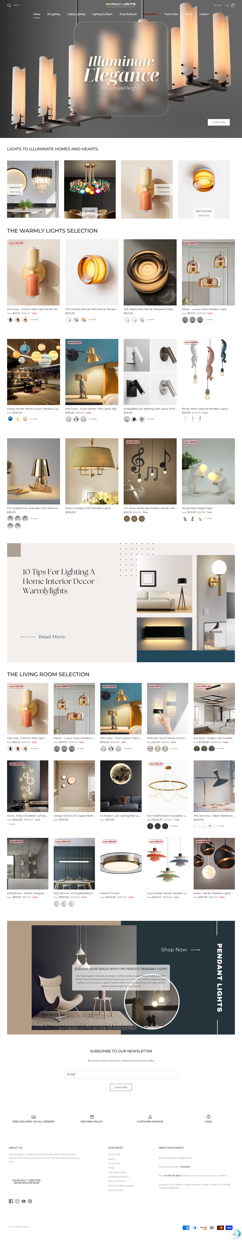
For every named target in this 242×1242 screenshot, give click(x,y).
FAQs (111, 1167)
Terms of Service (117, 1181)
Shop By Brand (128, 14)
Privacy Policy (115, 1190)
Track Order (171, 14)
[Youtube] (24, 1201)
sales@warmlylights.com (179, 1158)
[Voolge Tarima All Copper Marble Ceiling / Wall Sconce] (74, 786)
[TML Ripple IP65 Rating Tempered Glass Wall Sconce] (150, 272)
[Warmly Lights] (121, 5)
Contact (204, 14)
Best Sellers (150, 14)
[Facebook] (11, 1201)
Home (36, 14)
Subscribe (121, 1087)
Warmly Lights (22, 1227)
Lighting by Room (102, 14)
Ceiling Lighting (76, 14)
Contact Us (114, 1163)
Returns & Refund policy (121, 1185)
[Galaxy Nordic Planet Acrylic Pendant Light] (33, 372)
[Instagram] (17, 1201)
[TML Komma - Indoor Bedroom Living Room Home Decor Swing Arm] (214, 786)
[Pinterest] (30, 1201)
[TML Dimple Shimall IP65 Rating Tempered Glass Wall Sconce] (91, 272)
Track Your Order (117, 1172)
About (188, 14)
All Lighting (53, 14)
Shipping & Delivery (118, 1176)
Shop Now (218, 122)
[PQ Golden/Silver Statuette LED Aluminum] (33, 471)
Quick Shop (114, 1154)
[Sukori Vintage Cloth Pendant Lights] (91, 471)
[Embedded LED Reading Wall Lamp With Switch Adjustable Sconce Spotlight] (150, 372)
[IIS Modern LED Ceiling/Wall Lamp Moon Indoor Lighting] (121, 786)
